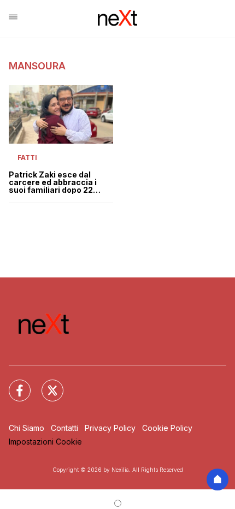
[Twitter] (46, 384)
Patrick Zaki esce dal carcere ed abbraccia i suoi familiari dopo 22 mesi (53, 182)
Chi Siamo (26, 428)
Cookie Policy (167, 428)
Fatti (27, 157)
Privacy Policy (110, 428)
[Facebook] (13, 384)
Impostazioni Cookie (45, 441)
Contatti (64, 428)
